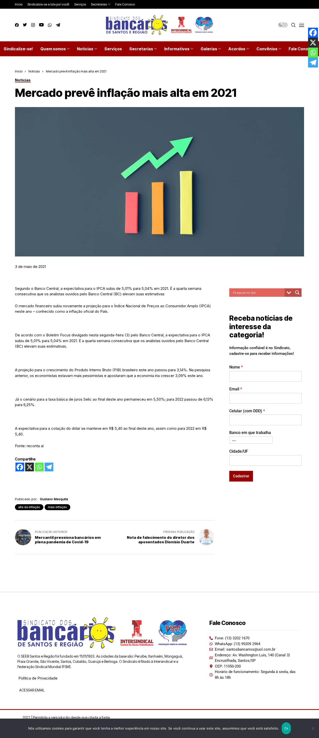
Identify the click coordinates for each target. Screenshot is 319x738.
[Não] (312, 728)
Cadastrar (241, 476)
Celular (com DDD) (247, 410)
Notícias (34, 71)
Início (18, 71)
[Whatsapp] (39, 467)
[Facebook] (19, 467)
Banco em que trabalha (250, 432)
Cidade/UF (238, 451)
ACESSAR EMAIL (31, 690)
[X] (29, 467)
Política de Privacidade (38, 678)
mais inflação (57, 507)
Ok (286, 728)
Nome (236, 367)
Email (235, 388)
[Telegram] (49, 467)
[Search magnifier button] (297, 292)
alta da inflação (29, 507)
